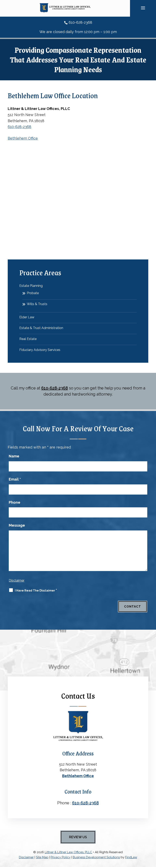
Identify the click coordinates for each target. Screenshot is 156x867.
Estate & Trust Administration (41, 328)
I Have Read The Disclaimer (36, 590)
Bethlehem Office (23, 138)
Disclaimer (16, 580)
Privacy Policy (60, 857)
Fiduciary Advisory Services (39, 350)
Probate (33, 293)
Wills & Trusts (37, 304)
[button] (143, 7)
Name (14, 456)
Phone (14, 502)
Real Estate (28, 339)
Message (17, 525)
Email (15, 479)
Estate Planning (31, 286)
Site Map (42, 857)
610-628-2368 (80, 22)
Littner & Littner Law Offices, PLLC (68, 852)
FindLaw (131, 857)
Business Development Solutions (96, 857)
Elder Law (26, 317)
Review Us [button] (78, 837)
